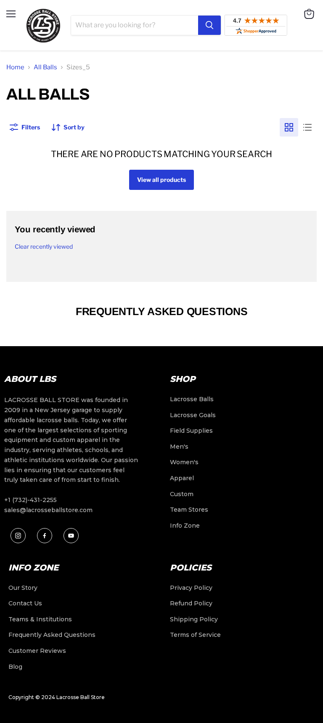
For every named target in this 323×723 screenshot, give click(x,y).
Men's (179, 446)
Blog (15, 666)
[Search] (209, 25)
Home (15, 67)
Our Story (22, 588)
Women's (184, 462)
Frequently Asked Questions (51, 635)
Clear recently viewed (44, 246)
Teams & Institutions (40, 619)
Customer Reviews (37, 651)
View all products (161, 179)
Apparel (182, 478)
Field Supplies (191, 430)
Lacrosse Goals (193, 415)
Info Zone (185, 525)
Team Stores (189, 509)
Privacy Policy (191, 588)
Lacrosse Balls (192, 399)
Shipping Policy (194, 619)
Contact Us (25, 603)
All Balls (45, 67)
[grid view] (289, 127)
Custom (181, 494)
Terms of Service (195, 635)
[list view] (307, 127)
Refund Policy (191, 603)
